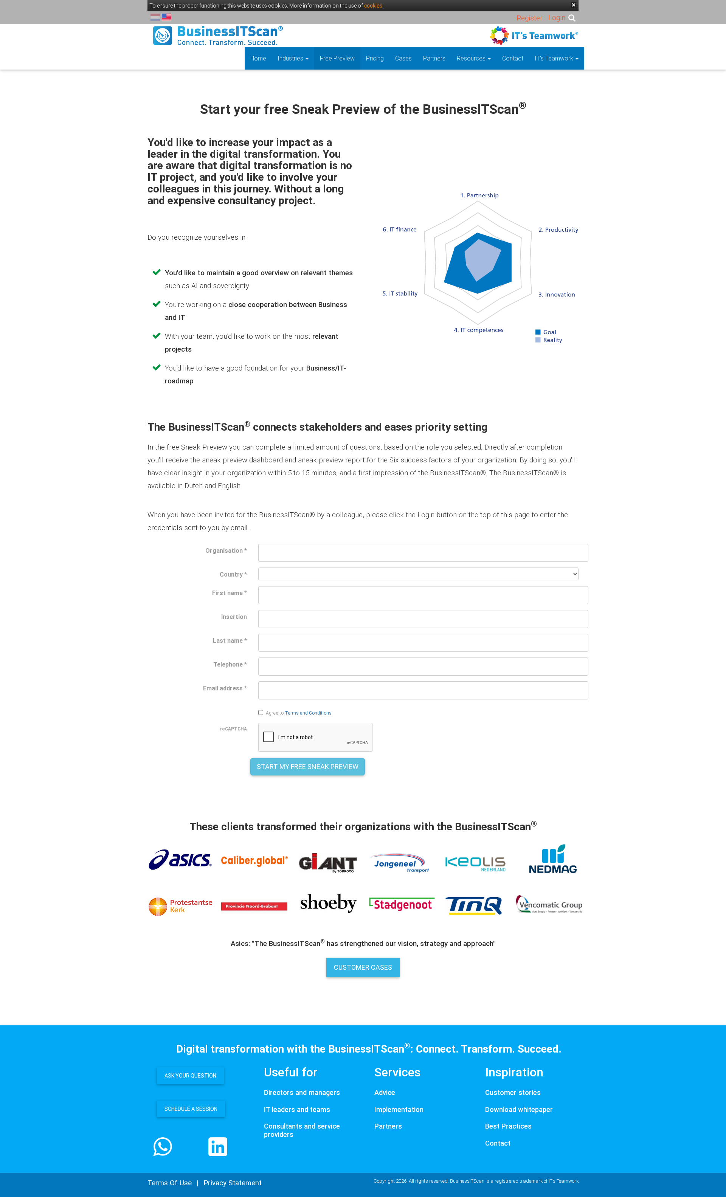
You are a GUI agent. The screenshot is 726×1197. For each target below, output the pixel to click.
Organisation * (226, 550)
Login (556, 17)
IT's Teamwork (555, 58)
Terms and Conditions (308, 713)
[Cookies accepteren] (574, 5)
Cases (403, 58)
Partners (434, 58)
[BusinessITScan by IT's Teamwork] (218, 35)
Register (530, 17)
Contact (512, 58)
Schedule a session (190, 1109)
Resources (472, 58)
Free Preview (337, 58)
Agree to (299, 713)
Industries (291, 58)
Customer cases (363, 967)
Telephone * (230, 664)
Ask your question (190, 1075)
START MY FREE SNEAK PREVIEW (307, 766)
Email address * (225, 688)
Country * (233, 574)
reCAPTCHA (233, 729)
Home (258, 58)
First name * (229, 593)
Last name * (230, 640)
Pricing (375, 58)
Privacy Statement (232, 1182)
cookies (373, 5)
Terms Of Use (169, 1182)
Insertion (234, 616)
